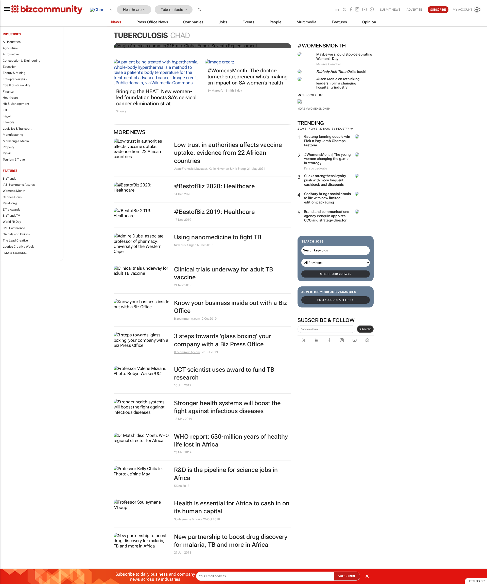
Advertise (414, 9)
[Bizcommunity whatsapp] (372, 9)
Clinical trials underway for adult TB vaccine (223, 273)
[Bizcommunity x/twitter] (344, 9)
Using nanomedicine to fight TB (217, 237)
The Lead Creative (15, 240)
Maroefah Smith (223, 90)
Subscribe (365, 329)
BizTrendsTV (11, 215)
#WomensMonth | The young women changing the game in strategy (327, 158)
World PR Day (12, 222)
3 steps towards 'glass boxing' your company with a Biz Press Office (222, 340)
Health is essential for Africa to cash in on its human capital (231, 507)
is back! (341, 72)
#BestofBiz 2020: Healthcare (214, 186)
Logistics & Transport (17, 128)
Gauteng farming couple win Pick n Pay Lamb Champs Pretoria (327, 140)
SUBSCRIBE (347, 576)
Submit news (390, 9)
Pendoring (10, 203)
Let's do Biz (476, 581)
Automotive (11, 54)
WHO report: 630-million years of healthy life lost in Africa (231, 440)
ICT (5, 110)
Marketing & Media (16, 141)
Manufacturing (13, 134)
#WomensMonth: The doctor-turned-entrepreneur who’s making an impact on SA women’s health (247, 76)
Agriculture (10, 48)
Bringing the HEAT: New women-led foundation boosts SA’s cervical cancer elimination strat (156, 97)
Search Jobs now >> (335, 274)
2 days (302, 128)
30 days (324, 128)
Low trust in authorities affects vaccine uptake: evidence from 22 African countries (228, 152)
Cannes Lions (12, 197)
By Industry (341, 128)
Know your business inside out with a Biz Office (230, 306)
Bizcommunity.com (187, 318)
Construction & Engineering (21, 60)
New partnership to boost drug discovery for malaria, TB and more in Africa (230, 540)
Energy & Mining (14, 73)
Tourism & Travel (14, 159)
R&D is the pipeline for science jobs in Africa (226, 473)
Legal (7, 116)
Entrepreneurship (14, 79)
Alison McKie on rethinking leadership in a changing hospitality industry (338, 83)
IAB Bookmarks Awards (19, 184)
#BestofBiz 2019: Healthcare (214, 211)
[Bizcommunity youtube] (364, 9)
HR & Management (16, 104)
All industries (12, 42)
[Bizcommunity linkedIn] (337, 9)
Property (8, 147)
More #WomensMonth (314, 108)
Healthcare (10, 97)
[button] (200, 10)
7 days (312, 128)
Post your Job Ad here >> (335, 300)
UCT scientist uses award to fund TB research (224, 373)
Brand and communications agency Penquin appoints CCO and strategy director (326, 216)
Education (9, 66)
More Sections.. (15, 252)
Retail (6, 153)
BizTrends (9, 178)
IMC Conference (14, 228)
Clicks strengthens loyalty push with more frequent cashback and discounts (325, 180)
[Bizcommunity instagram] (357, 9)
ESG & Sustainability (16, 85)
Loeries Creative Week (18, 246)
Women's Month (14, 191)
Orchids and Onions (16, 234)
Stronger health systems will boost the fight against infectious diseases (227, 407)
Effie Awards (11, 209)
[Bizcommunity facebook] (351, 9)
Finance (8, 91)
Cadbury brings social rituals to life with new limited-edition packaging (327, 198)
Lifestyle (8, 122)
